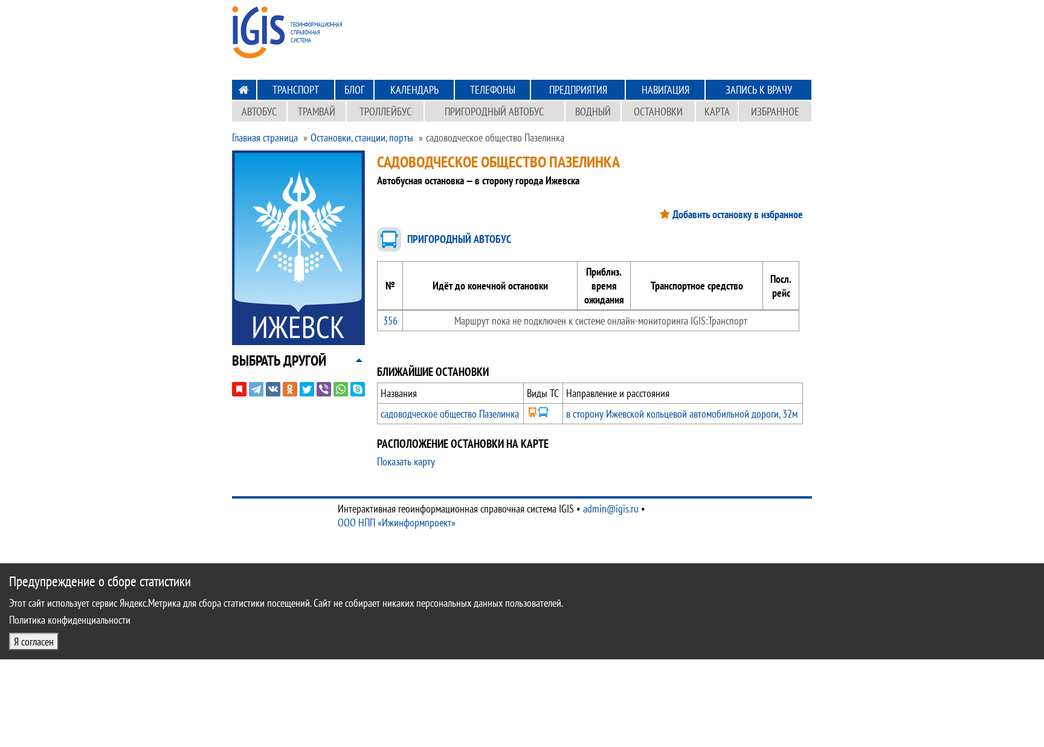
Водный (593, 111)
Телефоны (492, 90)
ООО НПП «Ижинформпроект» (397, 522)
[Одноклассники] (290, 389)
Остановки (658, 111)
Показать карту (406, 461)
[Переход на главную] (244, 90)
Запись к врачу (759, 90)
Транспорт (295, 90)
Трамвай (316, 111)
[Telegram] (256, 389)
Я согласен (34, 641)
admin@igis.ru (611, 509)
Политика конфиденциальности (69, 620)
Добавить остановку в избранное (737, 214)
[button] (279, 360)
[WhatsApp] (341, 389)
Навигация (665, 90)
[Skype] (357, 389)
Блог (354, 90)
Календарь (414, 90)
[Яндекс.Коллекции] (239, 389)
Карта (717, 111)
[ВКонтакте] (273, 389)
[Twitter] (307, 389)
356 (390, 321)
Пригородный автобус (494, 111)
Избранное (775, 111)
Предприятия (578, 90)
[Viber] (324, 389)
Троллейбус (385, 111)
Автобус (259, 111)
